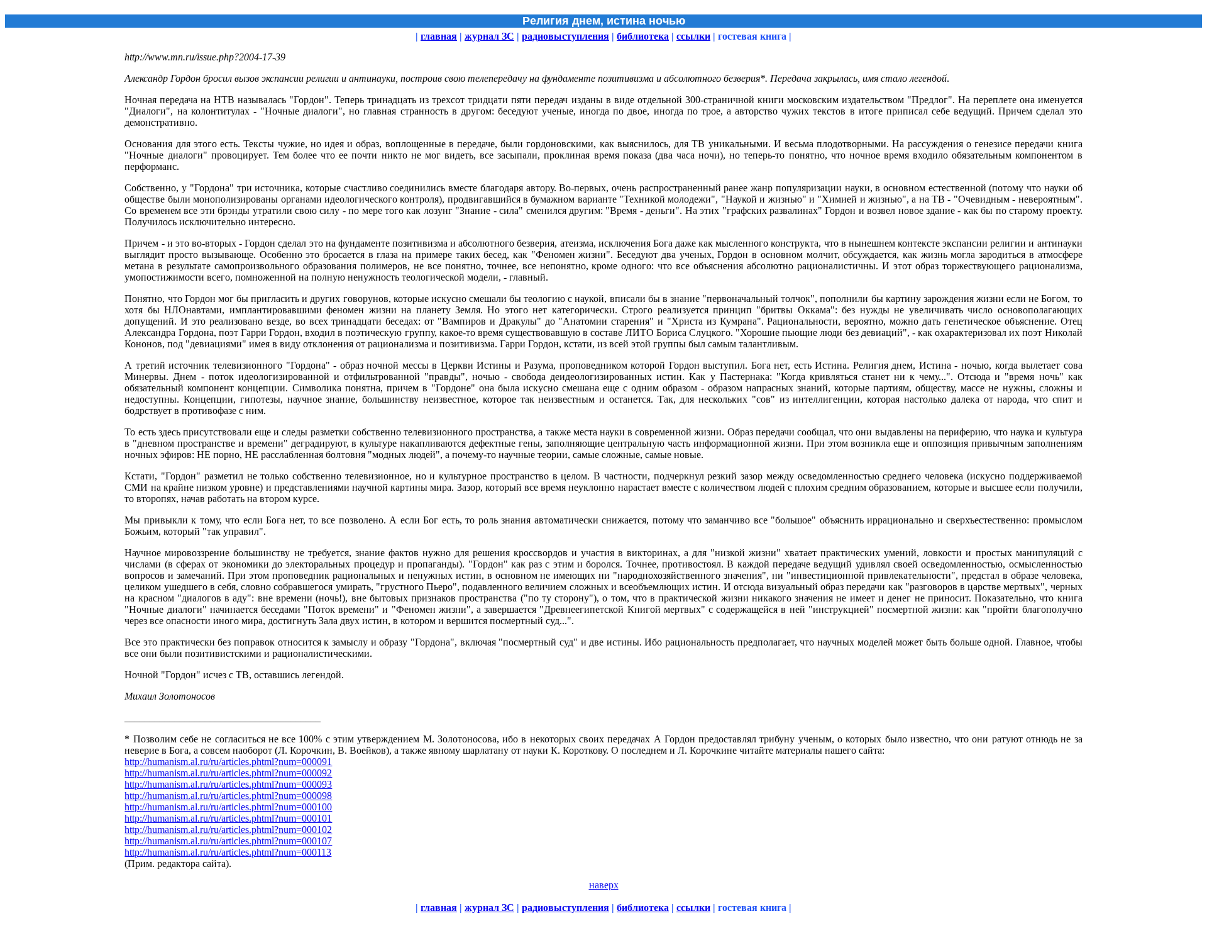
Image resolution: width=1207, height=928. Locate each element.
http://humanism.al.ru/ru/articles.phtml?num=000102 (228, 829)
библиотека (643, 36)
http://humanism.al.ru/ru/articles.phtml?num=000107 (228, 841)
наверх (604, 885)
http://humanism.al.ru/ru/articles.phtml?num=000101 (228, 818)
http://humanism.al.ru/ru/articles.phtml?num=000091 (228, 761)
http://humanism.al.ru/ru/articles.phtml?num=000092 (228, 773)
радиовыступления (565, 36)
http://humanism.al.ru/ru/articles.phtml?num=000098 (228, 795)
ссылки (693, 36)
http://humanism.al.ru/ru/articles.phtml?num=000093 (228, 784)
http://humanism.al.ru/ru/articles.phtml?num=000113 (227, 852)
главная (439, 36)
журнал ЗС (489, 36)
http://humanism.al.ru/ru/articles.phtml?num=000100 (228, 807)
